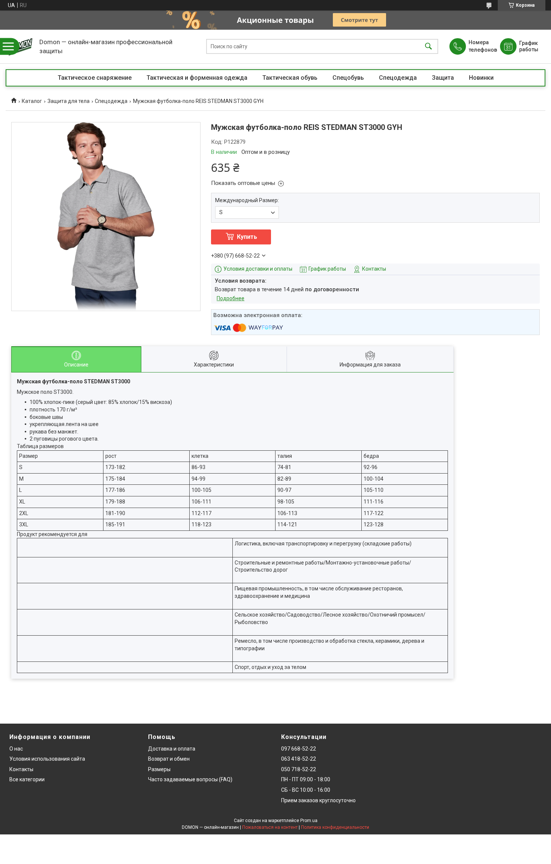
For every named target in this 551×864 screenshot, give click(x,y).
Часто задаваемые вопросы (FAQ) (190, 779)
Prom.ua (308, 820)
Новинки (481, 77)
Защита (443, 77)
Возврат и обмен (169, 759)
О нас (16, 749)
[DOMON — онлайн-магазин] (20, 46)
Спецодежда (398, 77)
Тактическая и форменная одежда (197, 77)
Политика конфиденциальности (335, 827)
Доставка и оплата (171, 749)
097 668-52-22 (298, 749)
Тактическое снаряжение (95, 77)
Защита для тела (69, 101)
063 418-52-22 (298, 759)
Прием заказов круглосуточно (318, 800)
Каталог (32, 101)
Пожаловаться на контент (270, 827)
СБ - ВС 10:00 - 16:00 (305, 790)
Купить (247, 236)
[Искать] (428, 47)
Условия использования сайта (47, 759)
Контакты (21, 769)
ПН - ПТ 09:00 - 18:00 (305, 779)
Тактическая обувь (289, 77)
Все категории (27, 779)
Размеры (159, 769)
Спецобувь (348, 77)
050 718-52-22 (298, 769)
